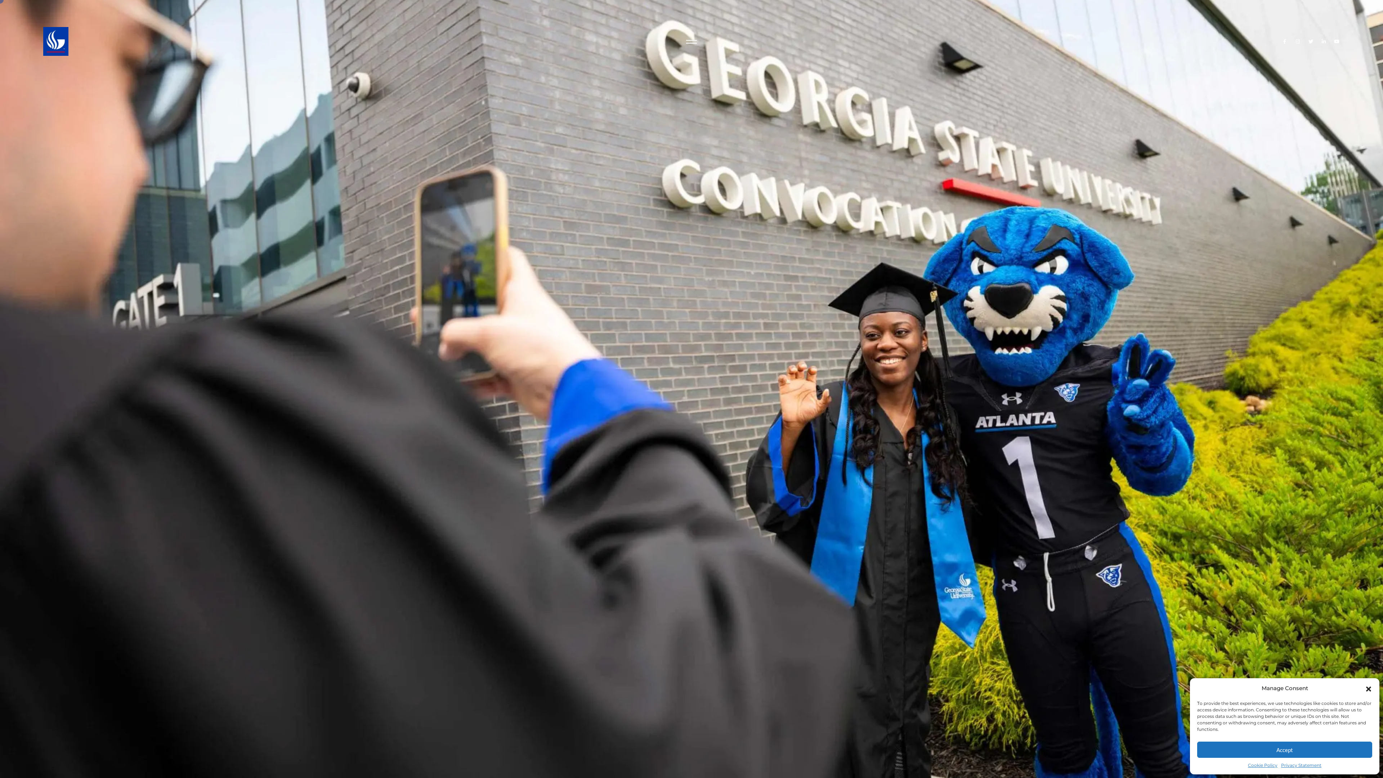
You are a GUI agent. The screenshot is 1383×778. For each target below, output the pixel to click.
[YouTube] (1337, 41)
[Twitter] (1310, 41)
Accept (1284, 750)
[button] (1368, 688)
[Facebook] (1285, 41)
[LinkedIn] (1324, 41)
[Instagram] (1298, 41)
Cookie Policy (1262, 765)
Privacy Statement (1301, 765)
